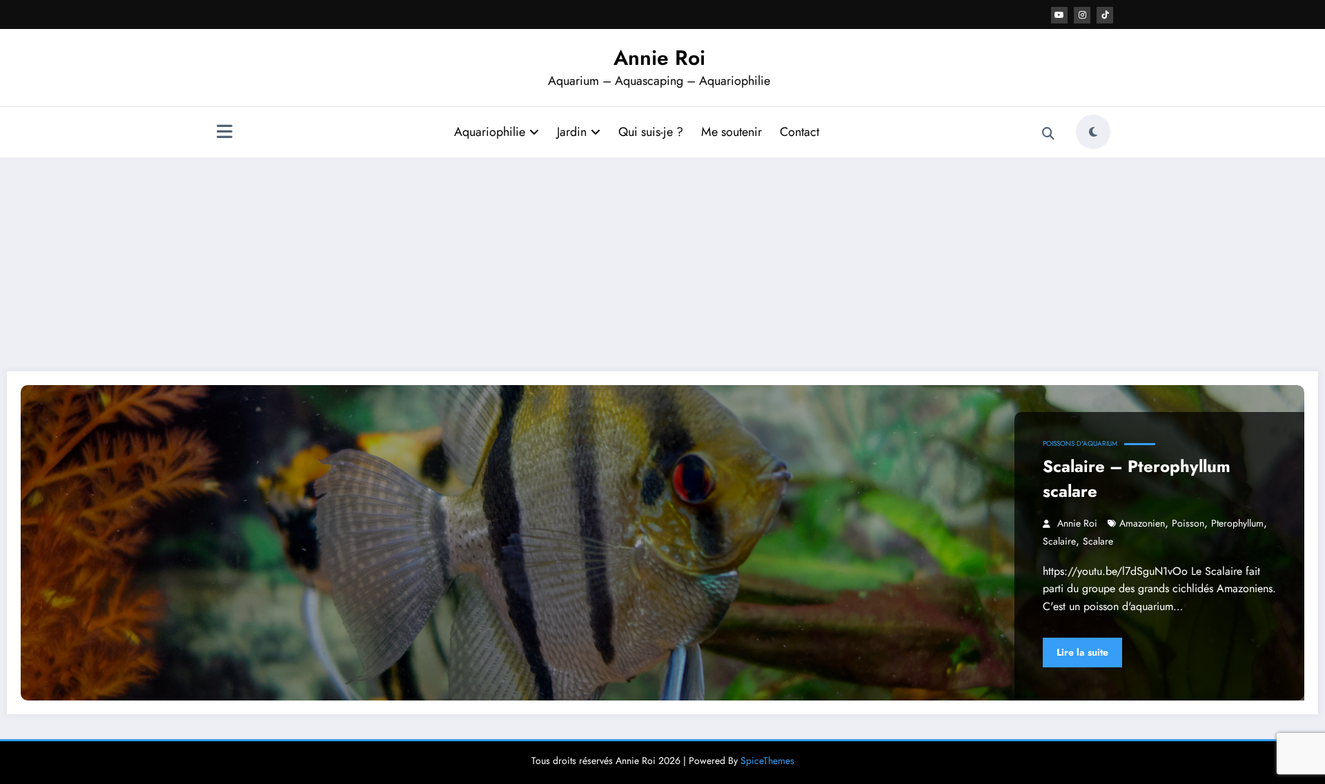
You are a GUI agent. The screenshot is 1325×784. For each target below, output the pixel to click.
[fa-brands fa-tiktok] (1105, 15)
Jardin (572, 132)
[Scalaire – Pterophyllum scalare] (662, 542)
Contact (799, 132)
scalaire (1059, 541)
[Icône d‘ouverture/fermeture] (224, 133)
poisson (1188, 523)
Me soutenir (731, 132)
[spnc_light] (1093, 132)
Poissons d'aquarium (1080, 443)
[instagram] (1082, 15)
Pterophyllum (1237, 523)
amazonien (1142, 523)
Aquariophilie (489, 132)
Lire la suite (1082, 652)
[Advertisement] (662, 260)
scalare (1098, 541)
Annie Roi (659, 57)
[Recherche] (1048, 134)
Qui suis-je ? (650, 132)
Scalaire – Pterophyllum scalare (1136, 478)
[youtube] (1059, 15)
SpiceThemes (767, 760)
